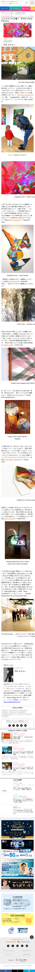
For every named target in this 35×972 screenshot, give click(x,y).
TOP (32, 937)
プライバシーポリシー (8, 950)
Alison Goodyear (14, 220)
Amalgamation (5, 716)
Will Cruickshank (17, 395)
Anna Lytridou (9, 518)
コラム (12, 12)
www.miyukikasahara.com (12, 702)
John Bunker (13, 281)
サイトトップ (5, 12)
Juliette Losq (7, 345)
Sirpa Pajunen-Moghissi (12, 459)
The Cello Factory (23, 95)
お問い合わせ (26, 954)
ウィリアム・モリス (19, 714)
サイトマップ (8, 954)
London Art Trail (20, 12)
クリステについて (26, 950)
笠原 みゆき (4, 710)
